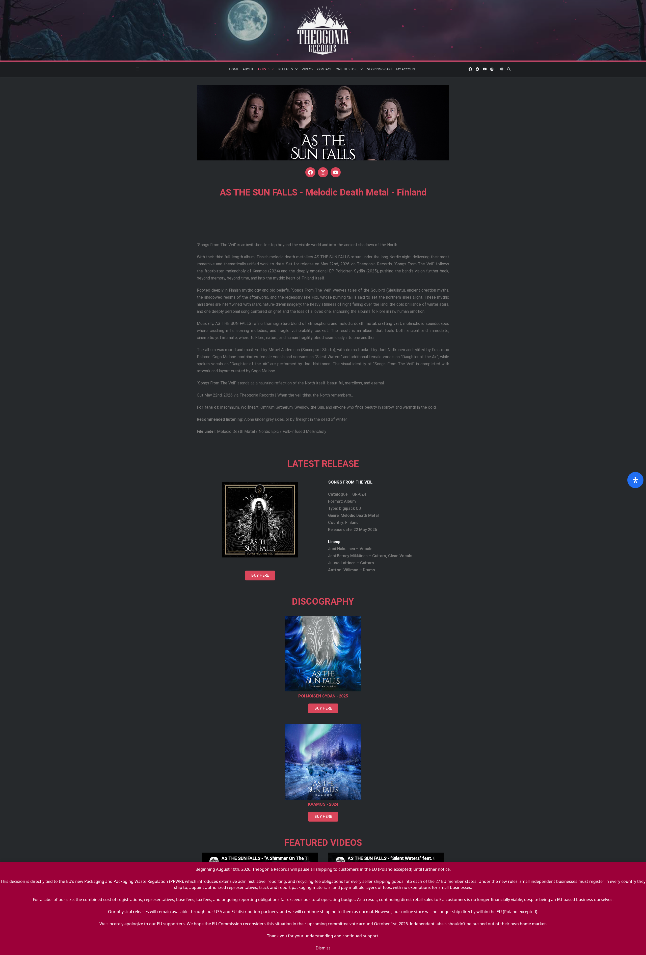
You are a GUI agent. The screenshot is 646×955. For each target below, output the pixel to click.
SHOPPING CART (379, 69)
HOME (234, 69)
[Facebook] (470, 69)
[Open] (635, 480)
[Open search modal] (509, 69)
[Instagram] (491, 69)
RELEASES (285, 69)
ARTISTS (263, 69)
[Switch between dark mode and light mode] (501, 69)
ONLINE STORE (347, 69)
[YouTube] (485, 69)
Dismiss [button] (323, 948)
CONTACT (324, 69)
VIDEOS (307, 69)
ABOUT (248, 69)
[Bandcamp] (477, 69)
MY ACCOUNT (406, 69)
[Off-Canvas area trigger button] (137, 69)
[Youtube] (336, 172)
